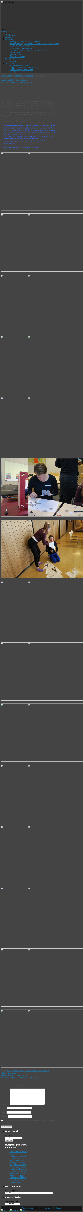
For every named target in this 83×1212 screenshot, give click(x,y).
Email (3, 1112)
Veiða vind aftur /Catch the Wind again (18, 1157)
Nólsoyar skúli (12, 1073)
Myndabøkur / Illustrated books (21, 46)
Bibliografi (9, 39)
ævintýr (10, 1071)
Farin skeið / (14, 72)
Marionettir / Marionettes (23, 76)
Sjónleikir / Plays (16, 54)
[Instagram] (15, 1210)
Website (4, 1116)
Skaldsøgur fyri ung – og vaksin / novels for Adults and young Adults (34, 44)
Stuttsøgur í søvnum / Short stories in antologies (28, 50)
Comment (5, 1104)
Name (4, 1108)
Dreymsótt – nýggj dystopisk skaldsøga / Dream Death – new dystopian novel (18, 1178)
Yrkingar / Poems (16, 52)
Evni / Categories (11, 1190)
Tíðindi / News (10, 35)
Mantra (47, 1208)
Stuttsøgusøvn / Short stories (21, 48)
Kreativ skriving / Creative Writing (22, 70)
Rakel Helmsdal (6, 76)
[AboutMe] (24, 1210)
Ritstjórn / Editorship (17, 57)
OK (9, 1140)
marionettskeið (43, 1071)
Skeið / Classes (10, 63)
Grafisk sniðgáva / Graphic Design (14, 80)
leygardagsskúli (31, 1071)
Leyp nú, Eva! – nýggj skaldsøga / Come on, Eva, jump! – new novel (18, 1162)
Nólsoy (3, 1073)
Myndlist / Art (10, 59)
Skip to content (6, 31)
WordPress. (56, 1208)
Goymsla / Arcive (11, 1201)
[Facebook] (5, 1210)
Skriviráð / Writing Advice (19, 65)
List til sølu (13, 61)
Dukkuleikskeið (19, 1071)
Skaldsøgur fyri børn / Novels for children (25, 41)
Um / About (9, 37)
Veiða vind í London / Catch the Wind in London (19, 82)
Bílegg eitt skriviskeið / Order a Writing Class (26, 67)
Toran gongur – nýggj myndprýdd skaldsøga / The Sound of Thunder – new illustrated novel (18, 1170)
